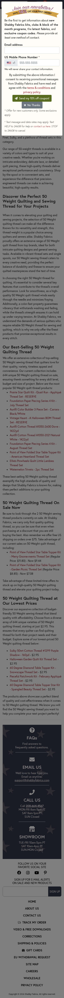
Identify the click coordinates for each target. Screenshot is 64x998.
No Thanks (33, 105)
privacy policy (31, 92)
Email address (13, 44)
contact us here (42, 126)
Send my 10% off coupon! (33, 98)
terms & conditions (38, 88)
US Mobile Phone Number (22, 57)
